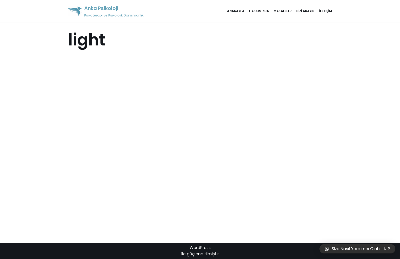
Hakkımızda (259, 11)
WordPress (200, 247)
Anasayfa (235, 11)
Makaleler (283, 11)
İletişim (325, 11)
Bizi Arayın (305, 11)
